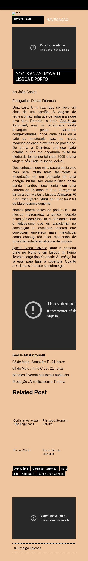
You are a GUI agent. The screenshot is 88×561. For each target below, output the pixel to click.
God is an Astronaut (44, 469)
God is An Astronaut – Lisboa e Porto (40, 76)
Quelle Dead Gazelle (29, 248)
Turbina (59, 381)
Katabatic (47, 257)
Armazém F (21, 469)
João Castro (27, 92)
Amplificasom (39, 381)
